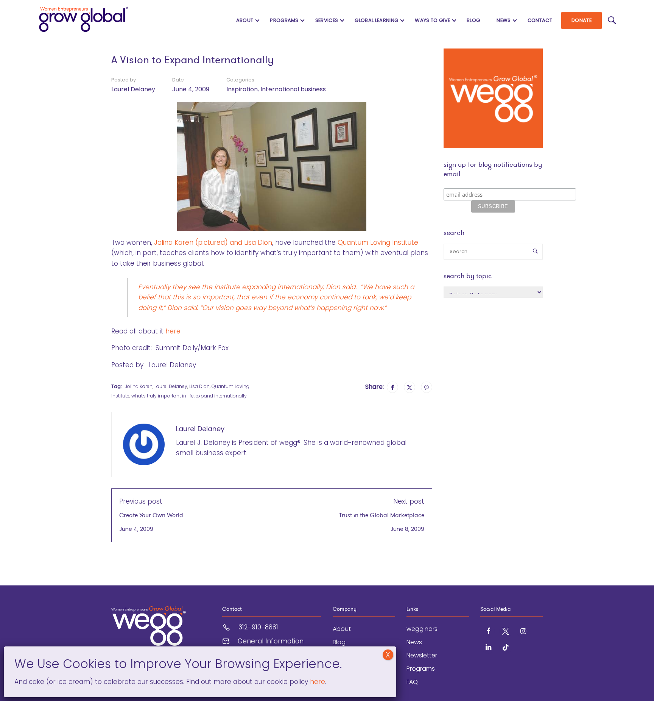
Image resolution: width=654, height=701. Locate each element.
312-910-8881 (258, 627)
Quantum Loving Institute (378, 242)
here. (173, 331)
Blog (473, 20)
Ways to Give (432, 20)
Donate (581, 20)
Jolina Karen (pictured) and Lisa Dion (213, 242)
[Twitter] (409, 387)
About (245, 20)
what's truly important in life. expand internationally (189, 396)
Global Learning (376, 20)
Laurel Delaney (133, 89)
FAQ (412, 682)
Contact (540, 20)
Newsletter (421, 655)
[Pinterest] (426, 387)
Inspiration (242, 89)
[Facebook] (392, 387)
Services (326, 20)
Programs (284, 20)
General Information (271, 641)
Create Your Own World (151, 515)
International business (293, 89)
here (316, 681)
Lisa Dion (199, 386)
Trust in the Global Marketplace (381, 515)
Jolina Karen (139, 386)
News (504, 20)
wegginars (422, 628)
